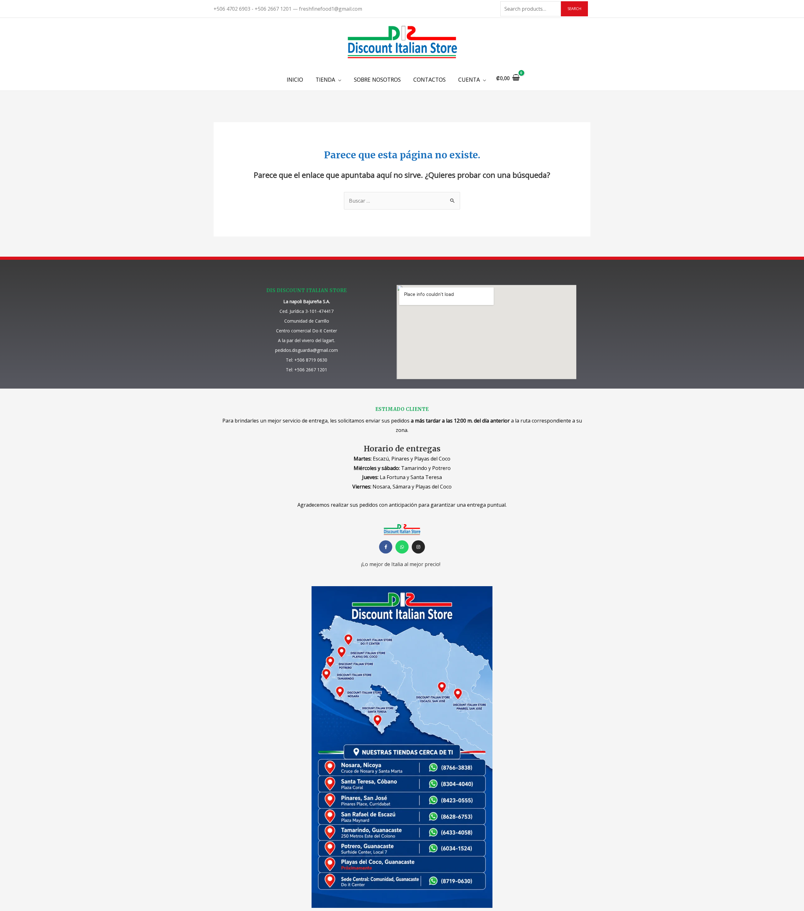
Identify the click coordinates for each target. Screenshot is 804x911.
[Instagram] (418, 547)
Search (574, 8)
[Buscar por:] (402, 200)
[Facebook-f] (385, 547)
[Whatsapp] (402, 547)
